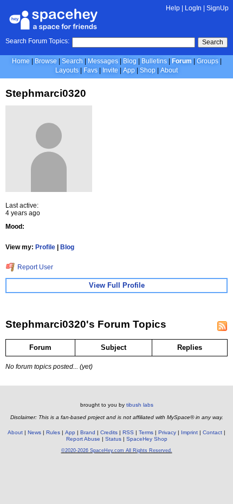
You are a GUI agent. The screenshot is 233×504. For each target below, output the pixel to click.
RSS (128, 432)
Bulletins (154, 61)
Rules (53, 432)
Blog (130, 61)
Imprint (189, 432)
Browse (46, 61)
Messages (103, 61)
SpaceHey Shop (146, 439)
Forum (182, 61)
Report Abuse (83, 439)
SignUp (217, 8)
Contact (212, 432)
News (34, 432)
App (129, 70)
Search (212, 42)
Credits (109, 432)
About (169, 70)
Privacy (167, 432)
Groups (207, 61)
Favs (90, 70)
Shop (148, 70)
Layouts (67, 70)
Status (113, 439)
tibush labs (139, 405)
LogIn (193, 8)
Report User (34, 267)
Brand (87, 432)
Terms (146, 432)
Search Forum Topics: (37, 41)
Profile (45, 247)
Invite (110, 70)
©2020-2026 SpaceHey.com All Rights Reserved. (116, 450)
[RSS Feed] (222, 326)
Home (21, 61)
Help (173, 8)
